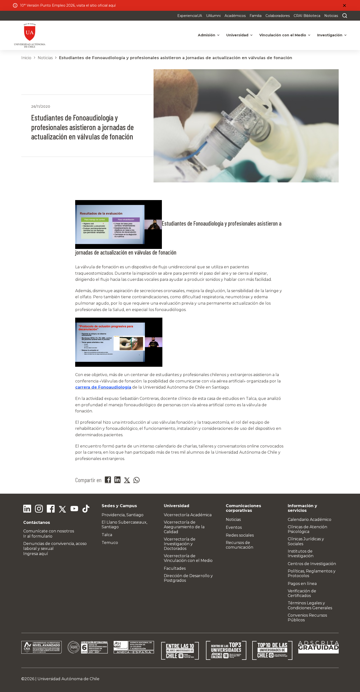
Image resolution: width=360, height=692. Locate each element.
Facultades (175, 568)
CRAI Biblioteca (307, 16)
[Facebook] (51, 509)
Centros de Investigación (312, 563)
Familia (256, 16)
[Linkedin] (27, 509)
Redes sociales (240, 535)
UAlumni (213, 16)
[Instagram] (39, 509)
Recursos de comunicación (239, 545)
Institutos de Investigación (300, 553)
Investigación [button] (329, 35)
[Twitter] (62, 509)
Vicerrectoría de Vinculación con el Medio (188, 558)
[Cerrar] (344, 5)
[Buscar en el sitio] (343, 15)
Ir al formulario (37, 536)
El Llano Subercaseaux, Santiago (124, 524)
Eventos (234, 527)
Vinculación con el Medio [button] (282, 35)
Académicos (235, 16)
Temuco (110, 542)
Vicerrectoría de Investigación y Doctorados (179, 544)
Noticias (331, 16)
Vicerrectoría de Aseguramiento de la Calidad (184, 527)
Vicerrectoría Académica (188, 515)
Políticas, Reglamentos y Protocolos (312, 573)
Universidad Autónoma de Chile (68, 679)
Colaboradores (277, 16)
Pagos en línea (302, 583)
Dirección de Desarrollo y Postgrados (188, 578)
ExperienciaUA (189, 16)
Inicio (26, 57)
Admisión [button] (206, 35)
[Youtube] (74, 509)
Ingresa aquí (35, 553)
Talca (107, 534)
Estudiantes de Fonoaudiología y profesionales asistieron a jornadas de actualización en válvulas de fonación (175, 57)
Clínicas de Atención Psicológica (307, 529)
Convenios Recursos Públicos (307, 617)
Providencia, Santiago (123, 515)
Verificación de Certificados (302, 593)
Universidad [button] (237, 35)
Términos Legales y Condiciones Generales (310, 605)
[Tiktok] (86, 509)
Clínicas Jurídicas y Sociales (306, 541)
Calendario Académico (309, 519)
